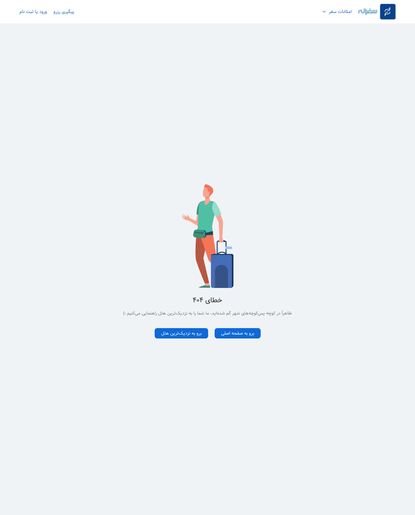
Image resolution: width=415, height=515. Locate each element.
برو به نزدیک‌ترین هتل (181, 333)
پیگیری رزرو (63, 11)
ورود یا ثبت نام (33, 11)
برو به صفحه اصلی (237, 333)
